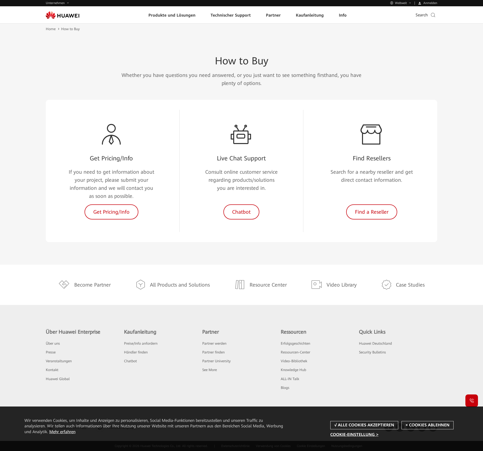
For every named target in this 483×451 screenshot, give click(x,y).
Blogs (285, 388)
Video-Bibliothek (294, 361)
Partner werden (214, 343)
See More (209, 370)
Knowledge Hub (293, 370)
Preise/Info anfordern (140, 343)
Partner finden (213, 352)
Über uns (53, 343)
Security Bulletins (372, 352)
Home (51, 29)
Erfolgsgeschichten (295, 343)
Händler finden (136, 352)
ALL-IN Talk (290, 379)
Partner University (216, 361)
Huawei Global (58, 379)
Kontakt (52, 370)
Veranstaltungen (59, 361)
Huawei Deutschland (375, 343)
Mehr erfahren (62, 431)
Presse (51, 352)
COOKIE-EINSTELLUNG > (354, 434)
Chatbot (130, 361)
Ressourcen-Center (295, 352)
